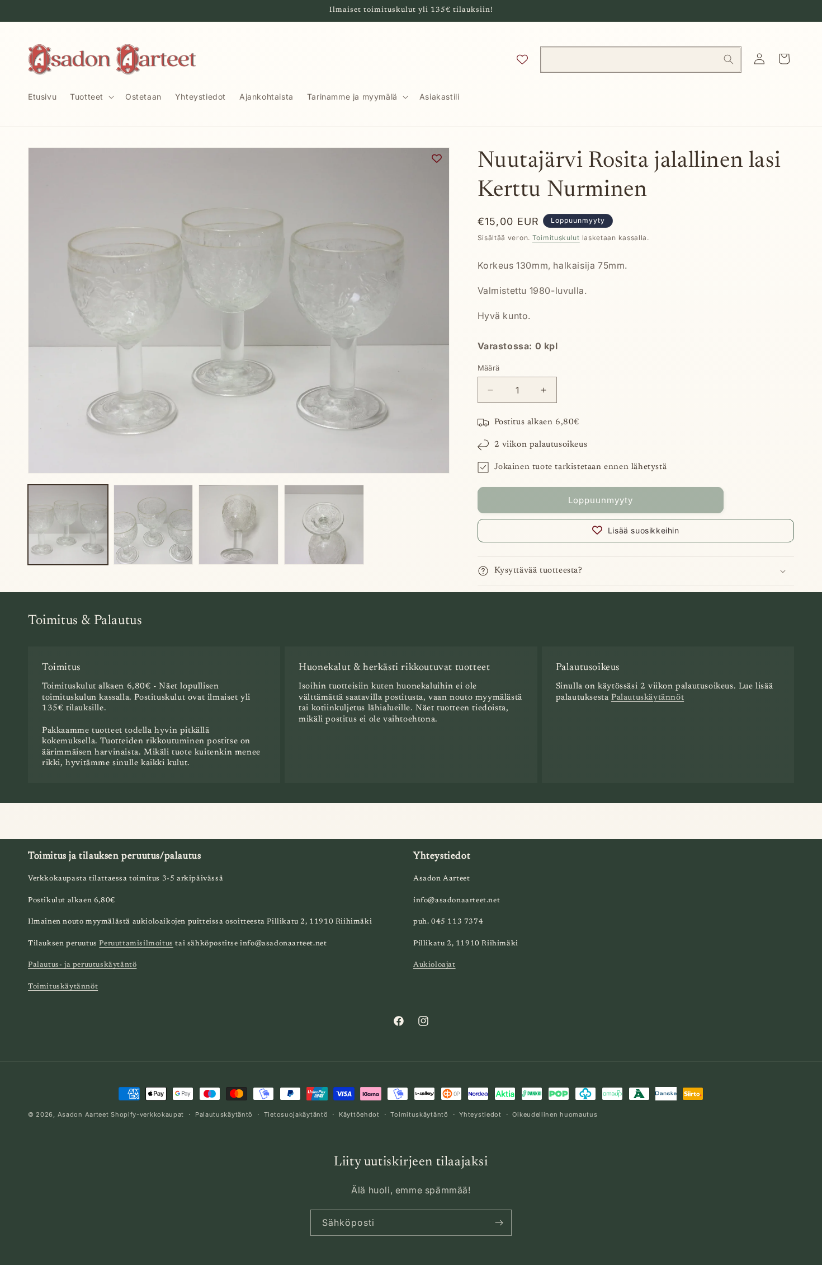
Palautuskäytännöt (647, 698)
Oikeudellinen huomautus (554, 1114)
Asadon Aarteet (83, 1114)
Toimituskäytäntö (419, 1114)
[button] (91, 97)
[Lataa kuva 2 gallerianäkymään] (153, 525)
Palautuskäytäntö (224, 1114)
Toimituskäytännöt (63, 986)
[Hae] (728, 59)
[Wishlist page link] (522, 59)
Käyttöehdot (359, 1114)
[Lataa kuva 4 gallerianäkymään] (324, 525)
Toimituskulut (556, 237)
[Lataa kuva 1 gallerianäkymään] (68, 525)
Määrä (489, 367)
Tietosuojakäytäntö (296, 1114)
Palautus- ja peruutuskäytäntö (82, 964)
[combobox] (641, 59)
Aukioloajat (434, 964)
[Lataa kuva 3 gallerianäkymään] (238, 525)
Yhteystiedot (480, 1114)
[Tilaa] (498, 1223)
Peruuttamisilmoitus (136, 943)
